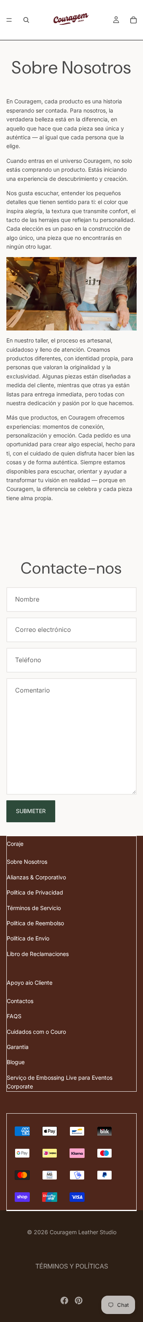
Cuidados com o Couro (36, 1031)
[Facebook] (64, 1300)
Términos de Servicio (34, 907)
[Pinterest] (78, 1300)
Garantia (18, 1046)
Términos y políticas (71, 1266)
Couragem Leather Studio (83, 1232)
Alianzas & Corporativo (36, 877)
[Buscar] (26, 20)
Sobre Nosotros (27, 861)
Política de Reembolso (35, 923)
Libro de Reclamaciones (38, 953)
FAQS (14, 1016)
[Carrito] (133, 20)
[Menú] (9, 20)
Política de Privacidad (35, 892)
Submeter (31, 810)
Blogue (16, 1062)
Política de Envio (28, 938)
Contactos (20, 1000)
